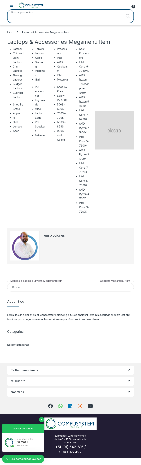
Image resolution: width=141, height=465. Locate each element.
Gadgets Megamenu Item (117, 280)
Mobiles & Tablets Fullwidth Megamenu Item (34, 280)
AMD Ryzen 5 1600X (84, 101)
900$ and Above (61, 135)
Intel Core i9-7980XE (84, 66)
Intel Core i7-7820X (84, 168)
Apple (16, 113)
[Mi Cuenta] (124, 5)
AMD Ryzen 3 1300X (84, 154)
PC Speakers (40, 126)
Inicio (10, 32)
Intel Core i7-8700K (84, 115)
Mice (38, 108)
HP (15, 117)
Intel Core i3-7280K (84, 207)
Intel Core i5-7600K (84, 141)
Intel (59, 57)
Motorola (62, 79)
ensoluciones (54, 235)
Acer (16, 130)
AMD (60, 62)
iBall (37, 79)
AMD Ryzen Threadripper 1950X (84, 84)
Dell (15, 122)
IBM (59, 75)
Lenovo (17, 126)
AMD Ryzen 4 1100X (84, 194)
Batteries (40, 135)
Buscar (127, 16)
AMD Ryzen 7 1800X (84, 128)
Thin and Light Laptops (18, 58)
